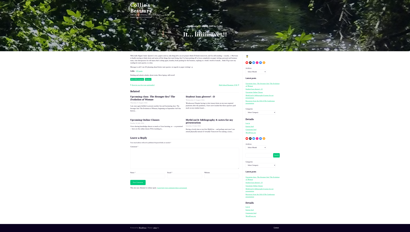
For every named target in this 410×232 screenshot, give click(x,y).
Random (148, 79)
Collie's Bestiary (141, 8)
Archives (249, 68)
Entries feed (250, 126)
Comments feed (251, 129)
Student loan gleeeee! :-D (200, 96)
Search (276, 155)
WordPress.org (251, 133)
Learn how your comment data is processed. (172, 188)
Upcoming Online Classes (144, 119)
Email (169, 172)
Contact (216, 10)
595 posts (139, 71)
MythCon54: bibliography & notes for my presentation (209, 121)
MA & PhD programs (137, 79)
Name (132, 172)
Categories (249, 109)
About (225, 10)
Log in (248, 123)
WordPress (142, 228)
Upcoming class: (152, 98)
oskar (155, 228)
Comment (134, 147)
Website (207, 172)
